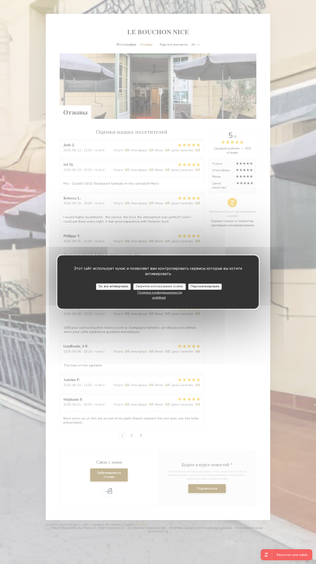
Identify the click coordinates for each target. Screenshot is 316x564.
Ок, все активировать (113, 286)
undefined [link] (159, 298)
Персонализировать (205, 286)
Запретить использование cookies (159, 286)
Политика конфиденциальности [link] (159, 293)
